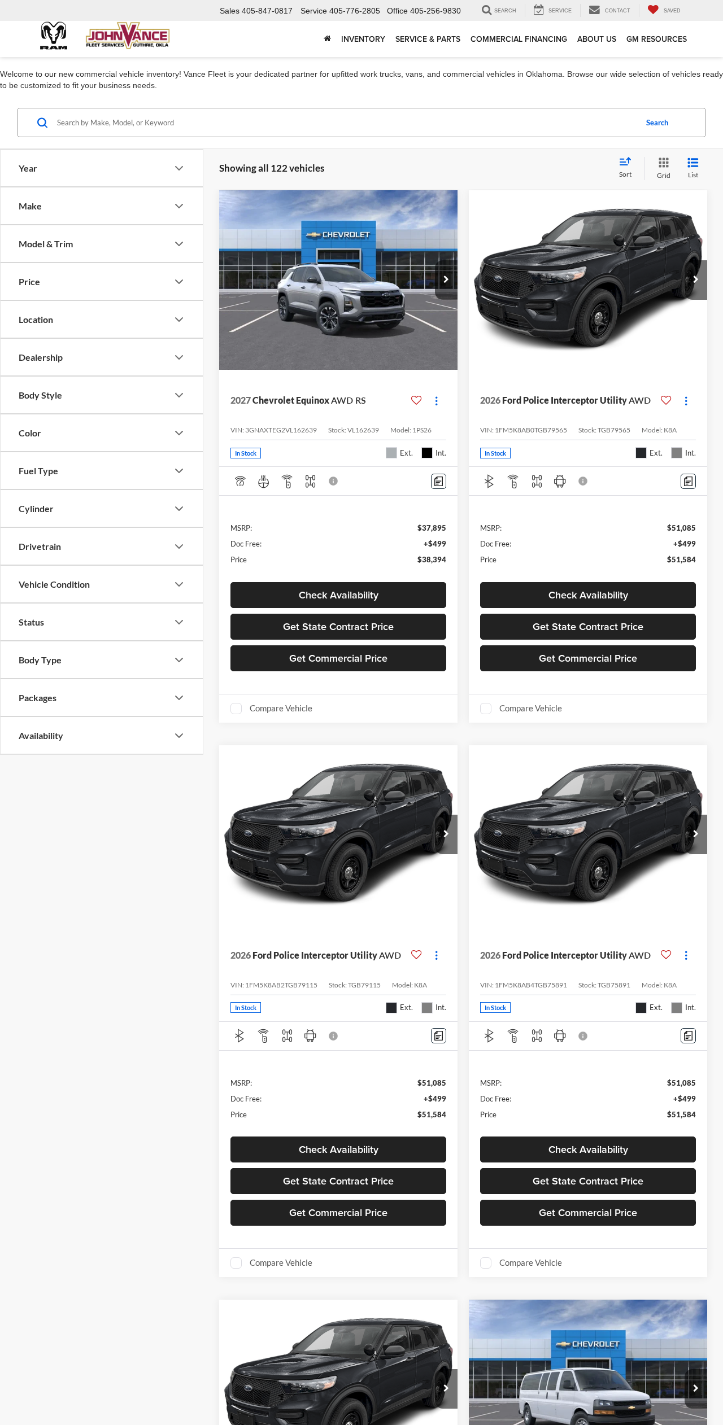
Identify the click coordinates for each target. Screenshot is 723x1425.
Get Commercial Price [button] (338, 658)
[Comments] (438, 481)
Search (657, 122)
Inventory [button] (363, 39)
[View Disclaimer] (333, 481)
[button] (446, 280)
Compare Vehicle (281, 708)
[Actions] (436, 400)
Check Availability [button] (338, 595)
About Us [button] (596, 39)
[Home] (327, 39)
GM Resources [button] (656, 39)
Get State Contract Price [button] (338, 626)
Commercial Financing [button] (519, 39)
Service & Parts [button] (427, 39)
